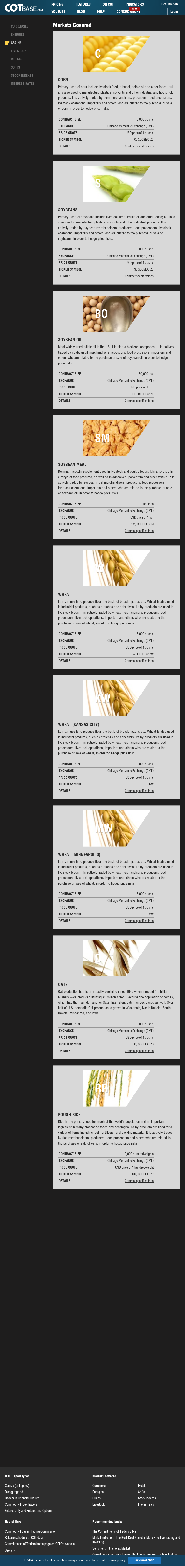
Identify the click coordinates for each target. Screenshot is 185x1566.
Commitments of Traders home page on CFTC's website (40, 1544)
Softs (15, 67)
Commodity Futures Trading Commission (31, 1531)
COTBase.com (24, 8)
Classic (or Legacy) (17, 1486)
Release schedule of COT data (24, 1538)
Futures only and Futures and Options (28, 1511)
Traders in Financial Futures (22, 1498)
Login (174, 11)
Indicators (135, 5)
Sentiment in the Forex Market (111, 1548)
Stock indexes (22, 75)
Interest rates (22, 84)
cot (108, 4)
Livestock (18, 51)
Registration (169, 4)
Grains (16, 43)
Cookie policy (116, 1560)
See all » (10, 1550)
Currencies (20, 26)
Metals (16, 59)
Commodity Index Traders (21, 1504)
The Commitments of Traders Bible (114, 1531)
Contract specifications (139, 146)
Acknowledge (144, 1560)
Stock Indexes (147, 1498)
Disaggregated (14, 1492)
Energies (18, 35)
